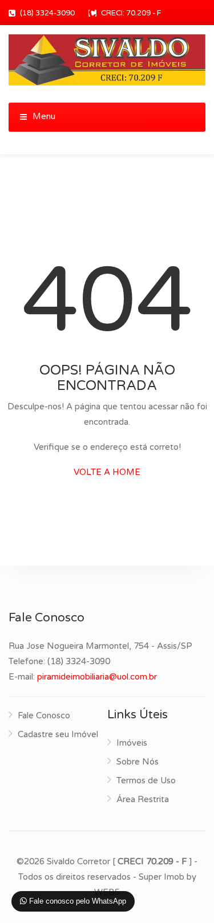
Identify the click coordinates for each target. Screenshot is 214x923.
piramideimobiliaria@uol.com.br (97, 677)
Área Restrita (142, 799)
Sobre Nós (137, 762)
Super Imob (161, 877)
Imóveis (131, 743)
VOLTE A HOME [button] (107, 472)
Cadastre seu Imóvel (58, 734)
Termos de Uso (146, 780)
